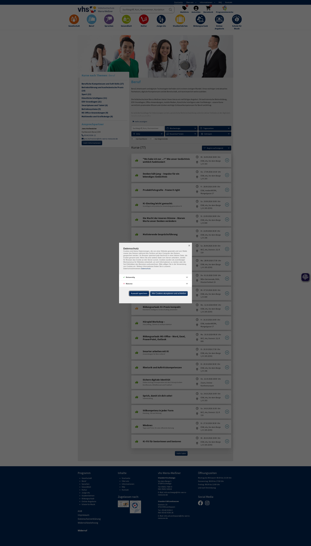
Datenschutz (146, 268)
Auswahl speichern (139, 293)
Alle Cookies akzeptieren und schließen (169, 293)
